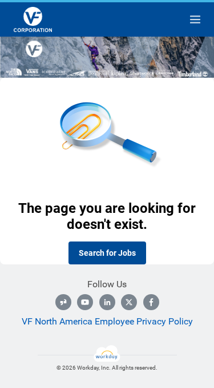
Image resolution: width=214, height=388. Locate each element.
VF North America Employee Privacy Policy (107, 321)
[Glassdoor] (63, 302)
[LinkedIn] (107, 302)
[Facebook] (151, 302)
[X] (129, 302)
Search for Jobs (107, 253)
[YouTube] (85, 302)
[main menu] (195, 19)
